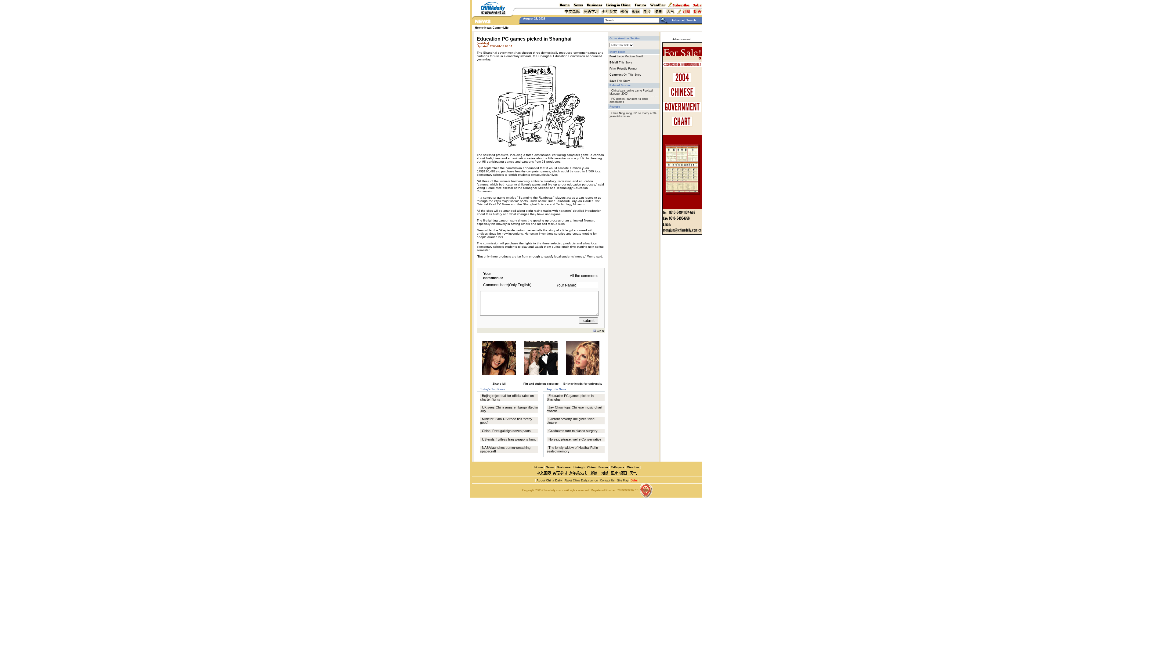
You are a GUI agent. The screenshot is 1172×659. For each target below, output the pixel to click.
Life (505, 27)
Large (620, 56)
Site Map (622, 480)
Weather (632, 467)
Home (538, 467)
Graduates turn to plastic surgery (573, 431)
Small (639, 56)
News (550, 467)
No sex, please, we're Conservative (574, 439)
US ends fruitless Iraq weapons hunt (509, 439)
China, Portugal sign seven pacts (506, 431)
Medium (630, 56)
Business (564, 467)
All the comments (584, 276)
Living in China (584, 467)
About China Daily (549, 480)
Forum (603, 467)
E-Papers (617, 467)
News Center (493, 27)
